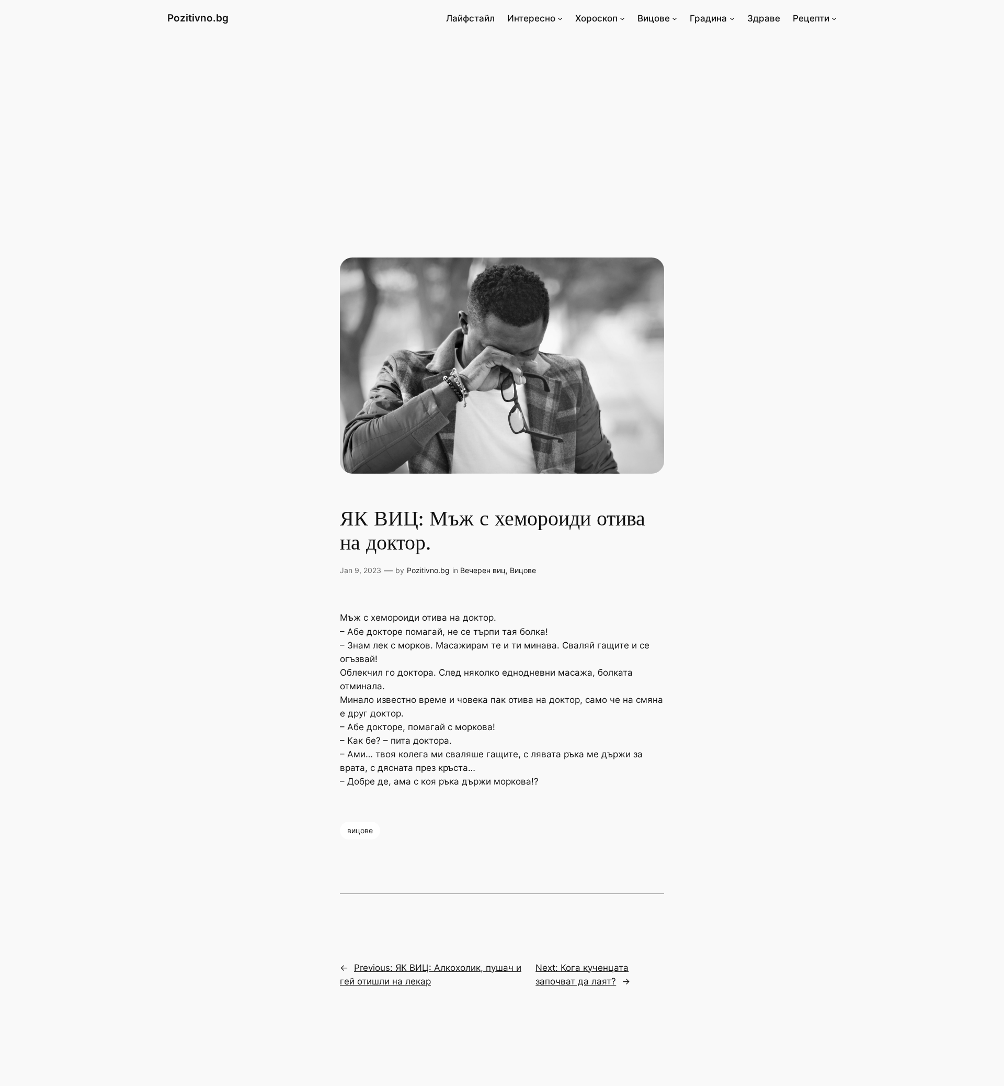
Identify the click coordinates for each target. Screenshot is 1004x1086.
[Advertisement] (502, 120)
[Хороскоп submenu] (622, 18)
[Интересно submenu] (560, 18)
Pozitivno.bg (198, 18)
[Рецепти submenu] (834, 18)
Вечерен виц (483, 570)
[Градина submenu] (732, 18)
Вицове (523, 570)
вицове (360, 830)
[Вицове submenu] (674, 18)
